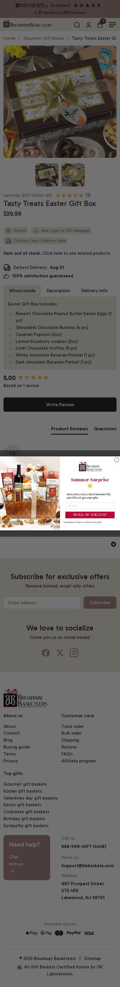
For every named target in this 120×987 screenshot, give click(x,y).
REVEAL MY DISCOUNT (90, 515)
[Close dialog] (116, 460)
